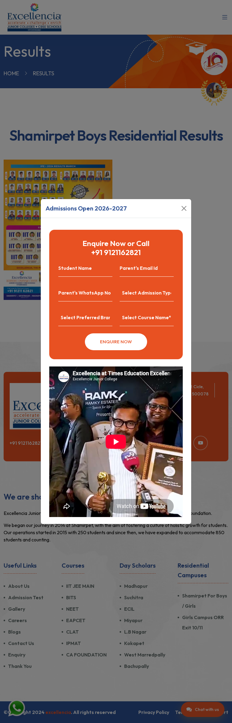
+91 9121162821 (116, 252)
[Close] (184, 208)
